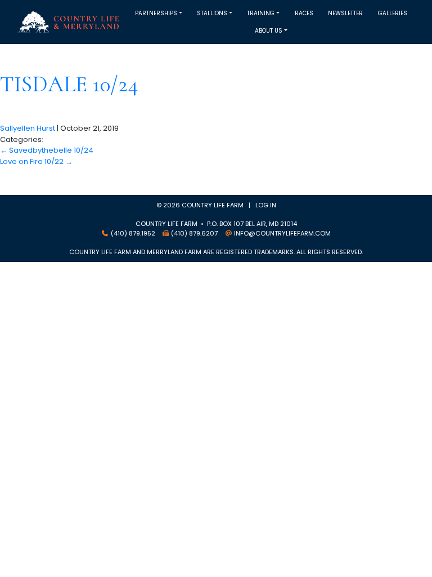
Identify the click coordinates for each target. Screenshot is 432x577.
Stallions (212, 13)
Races (304, 13)
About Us (268, 30)
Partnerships (156, 13)
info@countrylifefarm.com (282, 233)
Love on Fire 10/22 (36, 161)
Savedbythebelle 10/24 (46, 150)
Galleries (392, 13)
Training (260, 13)
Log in (265, 205)
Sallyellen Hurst (27, 128)
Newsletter (345, 13)
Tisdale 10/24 (69, 83)
